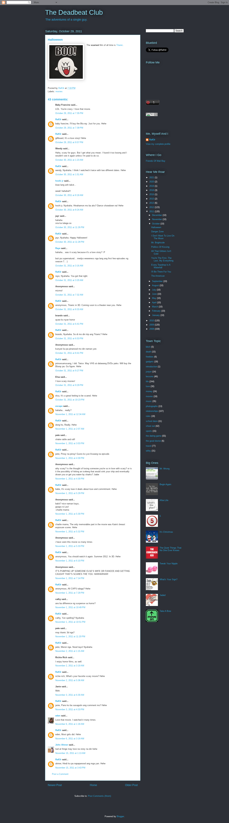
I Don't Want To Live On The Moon (162, 237)
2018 (152, 190)
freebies (150, 356)
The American (158, 276)
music (149, 401)
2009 (152, 324)
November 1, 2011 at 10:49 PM (70, 607)
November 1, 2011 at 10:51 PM (70, 622)
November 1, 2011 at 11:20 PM (70, 636)
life (147, 381)
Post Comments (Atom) (99, 796)
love (148, 386)
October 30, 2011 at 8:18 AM (69, 195)
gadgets (150, 361)
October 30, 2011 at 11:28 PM (69, 242)
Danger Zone (157, 231)
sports (149, 431)
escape (59, 406)
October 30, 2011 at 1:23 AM (69, 160)
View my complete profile (158, 144)
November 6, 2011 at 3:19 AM (69, 738)
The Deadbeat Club (74, 12)
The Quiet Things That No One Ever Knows (170, 549)
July (154, 290)
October (156, 223)
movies (59, 91)
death (148, 351)
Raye (57, 248)
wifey (148, 450)
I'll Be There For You (161, 271)
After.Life (164, 500)
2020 (152, 181)
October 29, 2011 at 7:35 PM (69, 113)
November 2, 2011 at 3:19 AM (69, 665)
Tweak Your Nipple (169, 563)
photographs (152, 406)
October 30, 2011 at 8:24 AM (69, 210)
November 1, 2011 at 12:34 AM (70, 414)
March (155, 306)
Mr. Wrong (164, 468)
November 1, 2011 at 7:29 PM (69, 593)
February (156, 311)
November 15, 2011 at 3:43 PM (70, 767)
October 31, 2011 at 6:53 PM (69, 338)
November (157, 219)
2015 (152, 198)
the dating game (153, 436)
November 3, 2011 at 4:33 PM (69, 709)
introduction (151, 366)
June (154, 294)
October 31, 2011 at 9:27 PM (69, 370)
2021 (152, 177)
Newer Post (55, 785)
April (154, 302)
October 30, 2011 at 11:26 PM (69, 227)
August (156, 285)
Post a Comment (60, 774)
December (157, 215)
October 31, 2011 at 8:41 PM (69, 353)
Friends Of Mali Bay (155, 161)
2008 (152, 329)
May (154, 298)
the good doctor (153, 441)
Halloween (156, 227)
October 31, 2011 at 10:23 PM (69, 399)
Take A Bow (165, 611)
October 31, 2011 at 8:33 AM (69, 309)
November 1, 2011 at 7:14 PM (69, 578)
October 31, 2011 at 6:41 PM (69, 324)
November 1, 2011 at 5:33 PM (69, 546)
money (149, 391)
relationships (152, 411)
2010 (152, 320)
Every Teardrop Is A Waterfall (160, 266)
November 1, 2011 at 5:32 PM (69, 531)
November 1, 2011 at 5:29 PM (69, 493)
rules (148, 416)
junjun (149, 371)
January (156, 315)
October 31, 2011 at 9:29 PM (69, 385)
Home (93, 785)
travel (148, 446)
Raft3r (58, 119)
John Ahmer (61, 745)
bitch (148, 347)
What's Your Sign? (168, 579)
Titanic (119, 45)
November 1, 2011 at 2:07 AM (69, 429)
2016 (152, 194)
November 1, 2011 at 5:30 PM (69, 514)
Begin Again (165, 484)
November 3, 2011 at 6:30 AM (69, 695)
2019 (152, 186)
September (157, 281)
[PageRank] (152, 115)
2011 (152, 211)
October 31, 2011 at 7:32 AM (69, 295)
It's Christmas (166, 532)
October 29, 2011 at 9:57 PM (69, 142)
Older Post (131, 785)
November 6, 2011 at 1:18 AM (69, 724)
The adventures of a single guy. (66, 19)
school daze (152, 421)
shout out (150, 426)
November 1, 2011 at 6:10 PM (69, 560)
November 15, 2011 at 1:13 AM (70, 753)
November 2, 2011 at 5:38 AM (69, 680)
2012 (152, 207)
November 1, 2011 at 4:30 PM (69, 458)
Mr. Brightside (158, 242)
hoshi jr (59, 181)
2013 (152, 203)
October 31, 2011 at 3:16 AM (69, 265)
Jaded (162, 595)
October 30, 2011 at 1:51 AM (69, 174)
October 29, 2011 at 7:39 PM (69, 128)
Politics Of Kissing (160, 247)
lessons (149, 376)
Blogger (120, 816)
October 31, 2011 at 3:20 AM (69, 280)
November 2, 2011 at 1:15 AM (69, 651)
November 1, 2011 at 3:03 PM (69, 443)
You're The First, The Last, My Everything (162, 259)
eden (57, 715)
